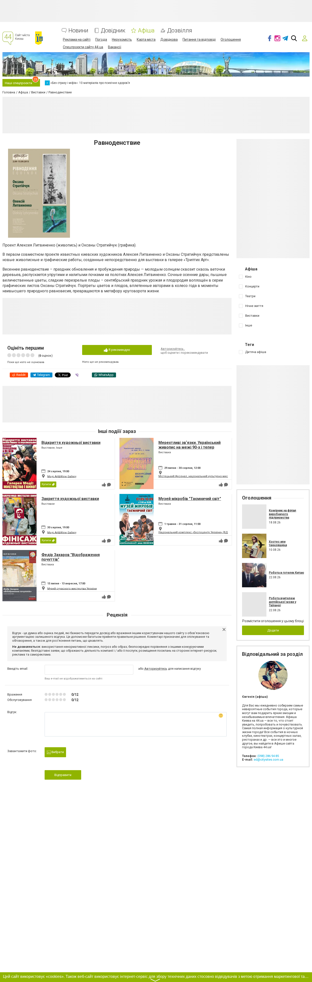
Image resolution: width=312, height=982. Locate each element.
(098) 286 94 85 (268, 756)
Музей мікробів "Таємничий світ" (189, 498)
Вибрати (57, 752)
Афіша (146, 30)
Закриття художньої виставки (70, 498)
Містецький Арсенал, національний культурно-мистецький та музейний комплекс (214, 476)
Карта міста (146, 39)
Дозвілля (179, 30)
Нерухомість (122, 39)
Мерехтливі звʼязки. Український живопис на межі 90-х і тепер (189, 445)
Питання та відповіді (199, 39)
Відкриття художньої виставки (70, 442)
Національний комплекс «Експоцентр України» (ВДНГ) (195, 532)
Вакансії (114, 47)
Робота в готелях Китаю (286, 572)
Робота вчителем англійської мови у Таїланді (282, 602)
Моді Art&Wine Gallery (61, 476)
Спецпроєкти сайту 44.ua (83, 47)
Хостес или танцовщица (278, 543)
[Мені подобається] (104, 485)
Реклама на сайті (76, 39)
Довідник (113, 30)
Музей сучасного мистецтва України (72, 588)
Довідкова (169, 39)
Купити (46, 484)
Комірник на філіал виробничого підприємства (282, 514)
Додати (273, 630)
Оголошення (231, 39)
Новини (78, 30)
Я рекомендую (119, 350)
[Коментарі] (109, 485)
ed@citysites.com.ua (268, 759)
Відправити (62, 775)
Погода (101, 39)
